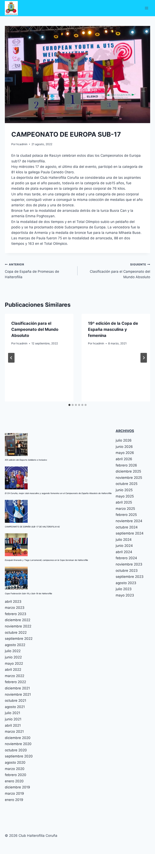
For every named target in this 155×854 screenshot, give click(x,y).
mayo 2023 (125, 595)
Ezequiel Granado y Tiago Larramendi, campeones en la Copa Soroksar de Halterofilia (46, 560)
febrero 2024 (126, 558)
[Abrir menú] (146, 8)
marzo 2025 (125, 509)
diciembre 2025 (128, 471)
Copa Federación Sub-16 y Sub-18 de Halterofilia (28, 593)
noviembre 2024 (129, 521)
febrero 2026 (126, 465)
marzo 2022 (14, 676)
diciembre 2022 (17, 620)
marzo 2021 (14, 731)
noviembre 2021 (18, 694)
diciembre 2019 (17, 787)
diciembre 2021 (17, 688)
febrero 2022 (15, 682)
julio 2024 (124, 540)
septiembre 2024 (129, 533)
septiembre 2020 (19, 756)
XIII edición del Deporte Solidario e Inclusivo (26, 460)
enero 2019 (14, 800)
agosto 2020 (15, 762)
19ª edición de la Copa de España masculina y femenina (113, 329)
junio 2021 (13, 719)
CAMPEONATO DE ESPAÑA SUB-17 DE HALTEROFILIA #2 (32, 526)
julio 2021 (12, 713)
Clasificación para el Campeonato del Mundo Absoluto (120, 271)
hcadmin (21, 144)
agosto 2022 (15, 645)
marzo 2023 (14, 608)
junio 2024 (124, 546)
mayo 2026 (125, 453)
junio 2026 (124, 447)
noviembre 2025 (129, 478)
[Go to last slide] (11, 358)
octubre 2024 (127, 527)
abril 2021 (13, 725)
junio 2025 (124, 490)
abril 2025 (124, 502)
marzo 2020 (14, 769)
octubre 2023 (127, 571)
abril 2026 (124, 459)
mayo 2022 (14, 663)
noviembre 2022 (18, 626)
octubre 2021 (15, 701)
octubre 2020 (16, 750)
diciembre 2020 (17, 738)
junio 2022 (13, 657)
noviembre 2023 (129, 564)
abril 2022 (13, 670)
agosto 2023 (126, 583)
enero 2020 (14, 781)
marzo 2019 (14, 793)
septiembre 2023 (129, 577)
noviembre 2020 (18, 744)
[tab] (69, 405)
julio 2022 (13, 651)
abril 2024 (124, 552)
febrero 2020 (15, 775)
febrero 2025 (126, 515)
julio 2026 (124, 440)
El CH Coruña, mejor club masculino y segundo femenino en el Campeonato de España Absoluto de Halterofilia (58, 493)
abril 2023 (13, 602)
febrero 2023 (15, 614)
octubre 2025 (126, 484)
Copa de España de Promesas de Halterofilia (32, 271)
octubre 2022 (16, 632)
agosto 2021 (15, 707)
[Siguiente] (143, 358)
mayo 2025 (125, 496)
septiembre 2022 (18, 639)
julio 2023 (124, 589)
